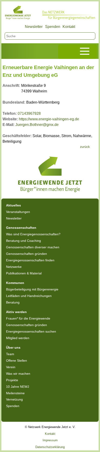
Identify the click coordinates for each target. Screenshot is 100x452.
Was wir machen (18, 373)
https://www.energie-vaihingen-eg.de (49, 119)
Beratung (13, 302)
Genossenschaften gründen (26, 254)
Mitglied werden (17, 338)
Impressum (50, 440)
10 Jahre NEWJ (17, 386)
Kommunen (15, 283)
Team (10, 354)
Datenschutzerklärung (50, 447)
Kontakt (69, 27)
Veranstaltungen (18, 212)
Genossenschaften (21, 227)
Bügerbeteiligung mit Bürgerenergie (32, 289)
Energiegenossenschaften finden (30, 260)
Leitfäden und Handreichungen (29, 296)
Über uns (13, 347)
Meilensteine (15, 393)
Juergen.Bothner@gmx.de (37, 125)
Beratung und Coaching (23, 241)
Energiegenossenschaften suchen (31, 331)
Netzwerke (14, 267)
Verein (10, 367)
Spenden (52, 27)
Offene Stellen (16, 360)
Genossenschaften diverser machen (32, 247)
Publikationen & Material (24, 273)
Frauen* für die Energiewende (28, 318)
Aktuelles (13, 205)
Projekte (12, 380)
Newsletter (34, 27)
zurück (85, 146)
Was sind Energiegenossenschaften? (33, 234)
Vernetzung (14, 399)
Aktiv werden (16, 312)
